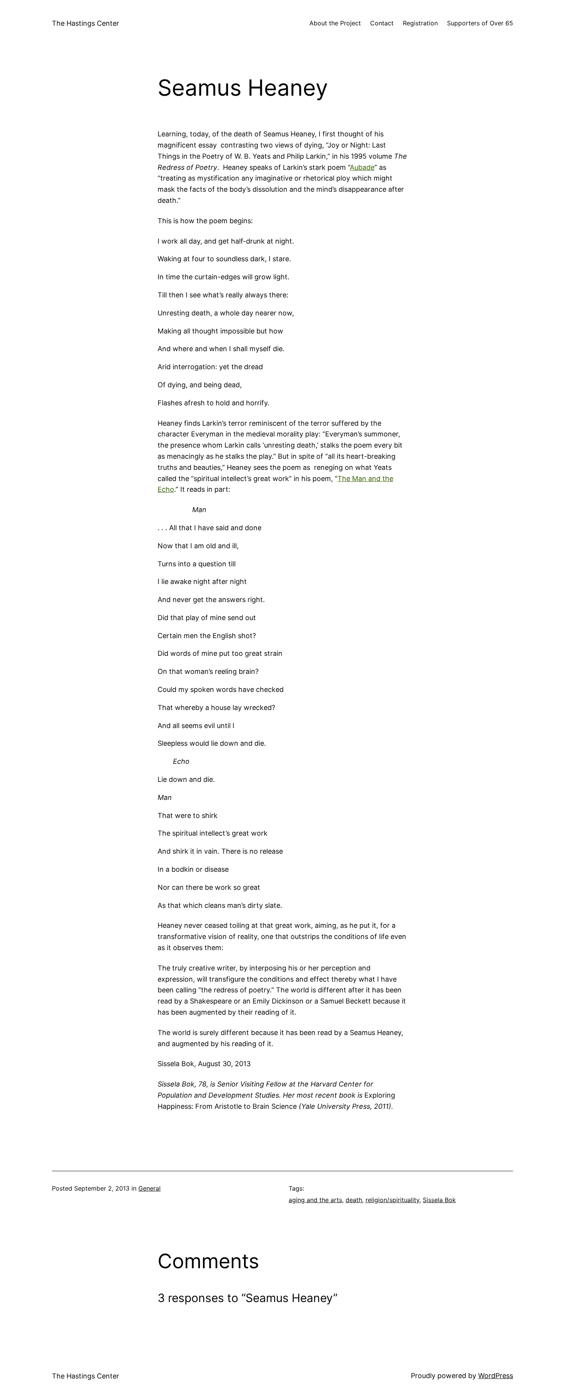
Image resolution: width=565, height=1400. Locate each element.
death (354, 1200)
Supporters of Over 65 (480, 23)
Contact (382, 23)
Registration (420, 23)
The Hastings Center (85, 23)
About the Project (335, 23)
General (149, 1188)
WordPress (495, 1376)
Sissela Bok (439, 1200)
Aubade (362, 167)
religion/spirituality (392, 1200)
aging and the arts (315, 1200)
